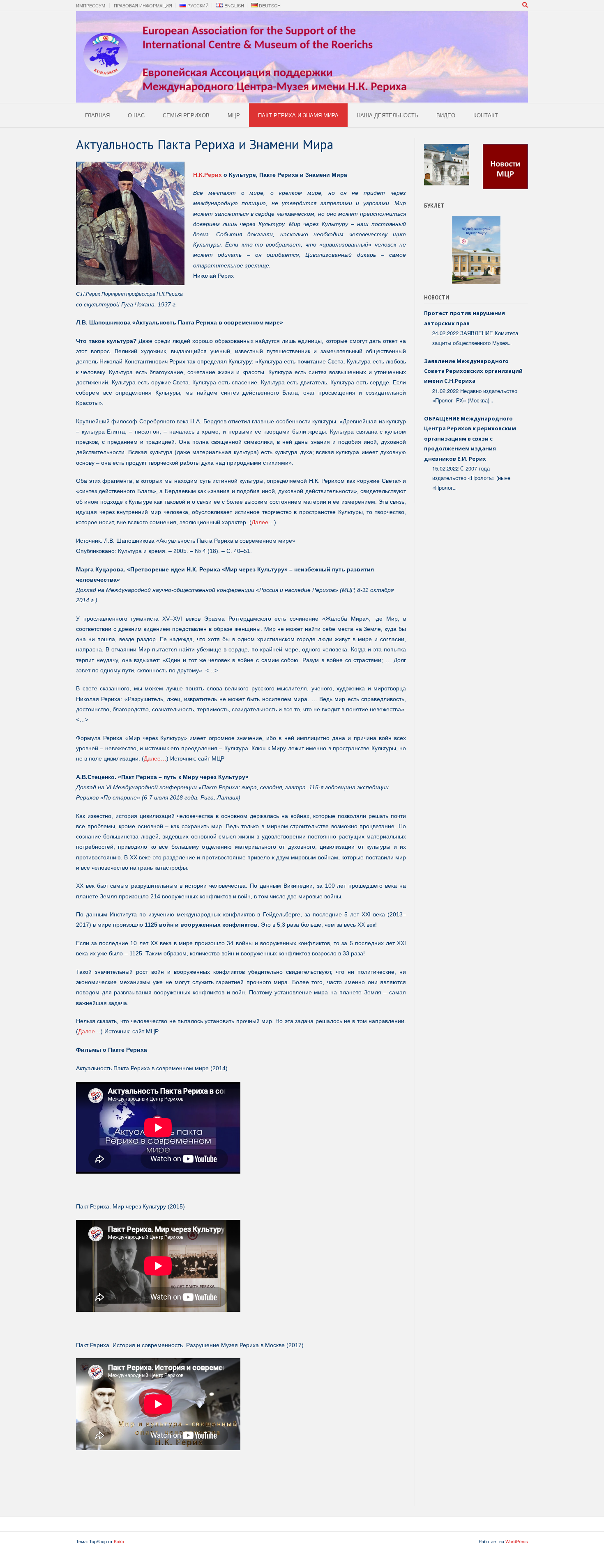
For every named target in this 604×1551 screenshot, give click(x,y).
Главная (97, 115)
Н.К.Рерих (207, 174)
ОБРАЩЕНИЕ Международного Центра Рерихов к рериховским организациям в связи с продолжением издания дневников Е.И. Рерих (470, 438)
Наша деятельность (387, 115)
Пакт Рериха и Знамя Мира (298, 115)
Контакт (485, 115)
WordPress (516, 1541)
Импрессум (90, 5)
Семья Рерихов (186, 115)
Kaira (119, 1541)
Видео (445, 115)
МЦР (234, 115)
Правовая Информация (143, 5)
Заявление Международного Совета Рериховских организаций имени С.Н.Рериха (473, 371)
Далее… (262, 522)
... (510, 343)
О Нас (136, 115)
